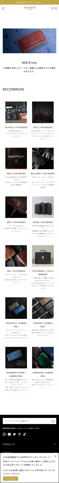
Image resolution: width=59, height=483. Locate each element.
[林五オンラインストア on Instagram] (4, 434)
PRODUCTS (9, 444)
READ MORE (10, 478)
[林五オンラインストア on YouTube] (9, 434)
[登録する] (53, 421)
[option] (29, 2)
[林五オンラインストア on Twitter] (14, 434)
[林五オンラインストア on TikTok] (24, 434)
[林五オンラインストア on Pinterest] (19, 434)
